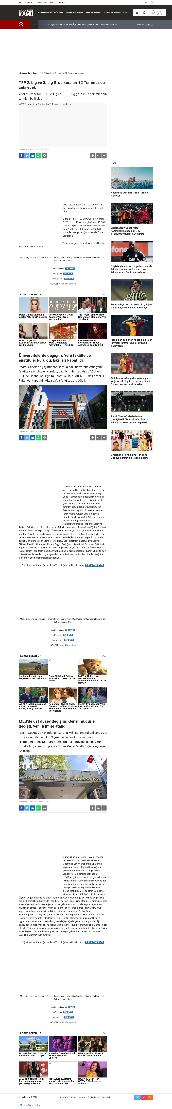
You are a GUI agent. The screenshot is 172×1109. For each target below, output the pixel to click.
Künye (73, 1097)
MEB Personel (94, 12)
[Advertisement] (86, 50)
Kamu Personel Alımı (116, 12)
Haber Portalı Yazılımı (31, 1105)
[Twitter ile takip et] (137, 1097)
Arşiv (51, 3)
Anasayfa (64, 1097)
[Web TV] (145, 2)
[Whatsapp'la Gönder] (38, 155)
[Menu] (137, 12)
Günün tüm (144, 24)
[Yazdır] (44, 155)
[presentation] (28, 24)
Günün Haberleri (41, 3)
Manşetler (28, 3)
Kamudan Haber (74, 12)
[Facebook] (21, 155)
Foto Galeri (45, 12)
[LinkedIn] (32, 155)
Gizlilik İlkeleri (93, 1097)
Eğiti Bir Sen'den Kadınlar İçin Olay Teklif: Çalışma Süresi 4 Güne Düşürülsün (84, 24)
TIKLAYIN (69, 268)
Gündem (58, 12)
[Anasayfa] (20, 3)
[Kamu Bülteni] (26, 12)
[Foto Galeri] (151, 2)
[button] (92, 155)
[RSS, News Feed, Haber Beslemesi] (150, 1097)
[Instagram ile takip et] (144, 1097)
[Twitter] (26, 155)
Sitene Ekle (60, 3)
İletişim (82, 1097)
